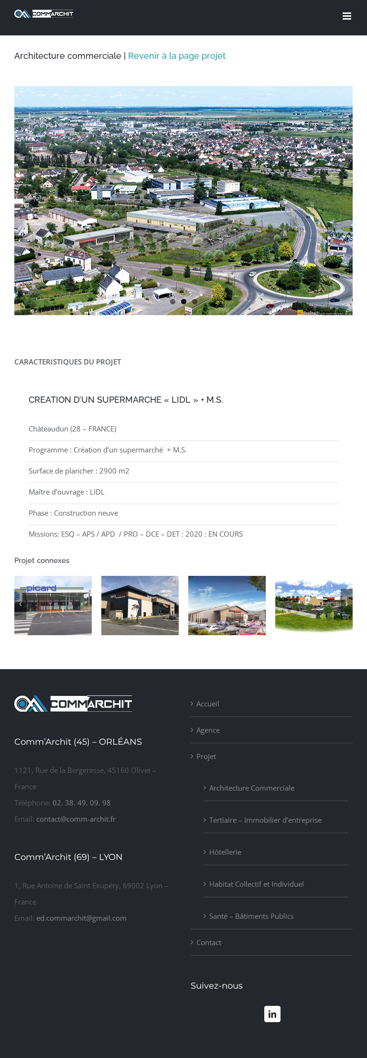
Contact (208, 942)
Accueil (207, 703)
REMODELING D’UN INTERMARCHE (128, 634)
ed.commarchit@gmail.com (81, 918)
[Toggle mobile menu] (348, 16)
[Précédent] (20, 604)
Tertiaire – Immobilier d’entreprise (265, 820)
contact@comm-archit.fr (76, 819)
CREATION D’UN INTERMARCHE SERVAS (215, 625)
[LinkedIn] (272, 1014)
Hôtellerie (225, 852)
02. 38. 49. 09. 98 (82, 802)
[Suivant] (347, 604)
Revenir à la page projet (177, 56)
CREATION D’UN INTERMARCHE (41, 634)
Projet (206, 756)
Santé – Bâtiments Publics (251, 916)
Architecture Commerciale (251, 788)
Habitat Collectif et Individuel (256, 884)
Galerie (70, 634)
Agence (208, 730)
